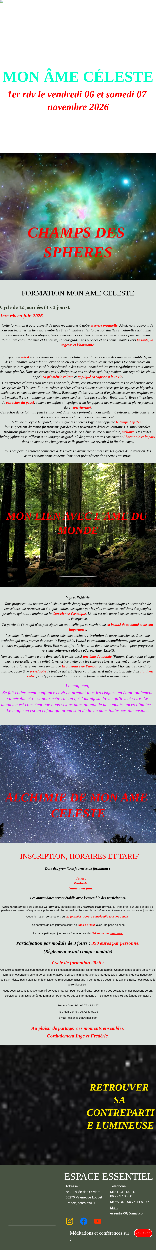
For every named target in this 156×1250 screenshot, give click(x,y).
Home (16, 7)
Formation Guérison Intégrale (88, 7)
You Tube (143, 1233)
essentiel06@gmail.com (82, 1017)
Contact (143, 13)
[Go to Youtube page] (97, 1221)
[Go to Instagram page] (69, 1221)
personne (116, 933)
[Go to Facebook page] (83, 1221)
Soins (122, 13)
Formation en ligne (135, 7)
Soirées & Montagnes (41, 7)
